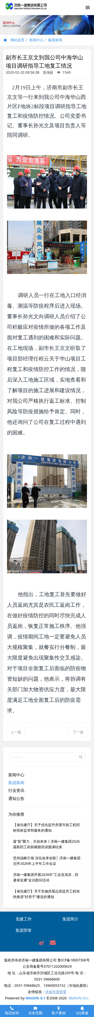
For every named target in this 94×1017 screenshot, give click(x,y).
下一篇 (78, 731)
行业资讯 (16, 790)
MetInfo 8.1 (35, 998)
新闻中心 (36, 39)
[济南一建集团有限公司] (26, 9)
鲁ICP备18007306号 (74, 960)
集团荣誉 (24, 930)
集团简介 (70, 919)
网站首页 (17, 39)
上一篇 (16, 731)
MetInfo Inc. (79, 998)
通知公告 (16, 798)
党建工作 (24, 919)
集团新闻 (55, 39)
